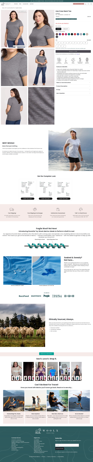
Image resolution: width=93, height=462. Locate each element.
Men (20, 4)
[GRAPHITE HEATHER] (57, 37)
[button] (21, 192)
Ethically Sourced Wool (39, 446)
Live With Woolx (14, 450)
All (5, 7)
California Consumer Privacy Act (41, 451)
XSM (58, 42)
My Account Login (37, 448)
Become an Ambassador (39, 452)
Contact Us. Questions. (16, 440)
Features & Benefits (61, 66)
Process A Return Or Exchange (17, 441)
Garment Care (14, 445)
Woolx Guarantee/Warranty (17, 447)
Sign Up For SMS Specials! (39, 443)
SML (63, 42)
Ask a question (60, 93)
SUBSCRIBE (60, 448)
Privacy (43, 456)
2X (58, 46)
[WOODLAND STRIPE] (84, 34)
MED (69, 42)
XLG (80, 42)
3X (63, 46)
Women (16, 4)
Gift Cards (13, 446)
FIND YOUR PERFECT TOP (78, 3)
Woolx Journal (37, 445)
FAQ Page (13, 443)
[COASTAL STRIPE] (78, 34)
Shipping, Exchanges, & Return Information (20, 442)
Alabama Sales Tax (38, 450)
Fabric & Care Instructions (63, 82)
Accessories (25, 4)
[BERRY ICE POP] (63, 34)
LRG (74, 42)
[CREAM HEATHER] (87, 34)
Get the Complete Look (46, 176)
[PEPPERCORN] (57, 34)
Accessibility (36, 440)
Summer (32, 4)
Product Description (61, 86)
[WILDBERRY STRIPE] (75, 34)
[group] (73, 60)
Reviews (57, 16)
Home (3, 7)
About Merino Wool (38, 441)
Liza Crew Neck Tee (63, 11)
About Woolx (36, 442)
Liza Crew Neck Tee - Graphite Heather (14, 7)
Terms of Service (51, 456)
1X (85, 42)
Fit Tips (58, 89)
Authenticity (14, 448)
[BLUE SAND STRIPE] (81, 34)
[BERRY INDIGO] (60, 34)
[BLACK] (72, 34)
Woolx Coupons (37, 447)
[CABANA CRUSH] (69, 34)
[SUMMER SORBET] (66, 34)
